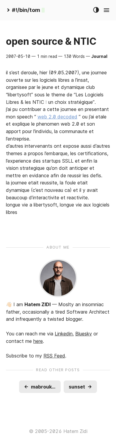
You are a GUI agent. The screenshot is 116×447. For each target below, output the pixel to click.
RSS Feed (54, 356)
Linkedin (64, 334)
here (38, 341)
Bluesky (83, 334)
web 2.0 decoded (57, 117)
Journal (99, 56)
